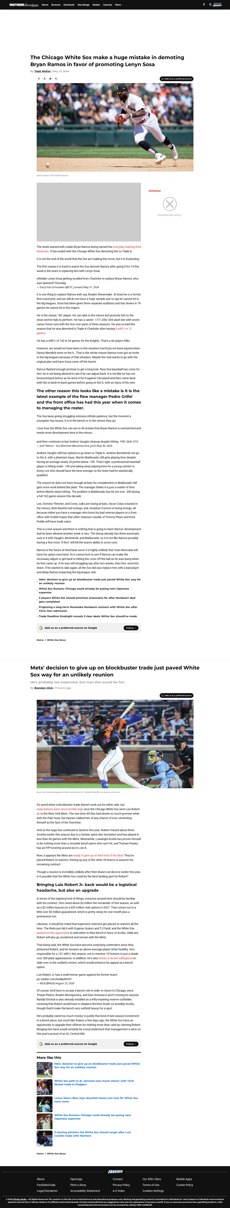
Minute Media (20, 1199)
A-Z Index (119, 1190)
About (40, 1179)
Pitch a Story (78, 1185)
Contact (118, 1179)
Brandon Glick (43, 687)
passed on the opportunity (53, 932)
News (45, 4)
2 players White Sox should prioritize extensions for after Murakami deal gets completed (87, 599)
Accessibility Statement (85, 1190)
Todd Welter (42, 71)
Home (40, 640)
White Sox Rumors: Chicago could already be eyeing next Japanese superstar (84, 590)
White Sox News (56, 640)
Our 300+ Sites (152, 1179)
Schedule (69, 4)
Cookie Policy (184, 1185)
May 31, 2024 (91, 287)
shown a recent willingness (116, 958)
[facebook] (204, 4)
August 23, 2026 (64, 983)
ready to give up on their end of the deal (98, 855)
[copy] (56, 78)
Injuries (107, 4)
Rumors (55, 4)
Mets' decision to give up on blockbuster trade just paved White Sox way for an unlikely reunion (90, 581)
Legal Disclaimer (47, 1190)
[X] (210, 4)
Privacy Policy (121, 1185)
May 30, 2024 (104, 445)
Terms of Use (151, 1185)
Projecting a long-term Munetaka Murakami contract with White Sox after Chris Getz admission (88, 609)
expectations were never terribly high (60, 809)
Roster (96, 4)
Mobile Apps (184, 1179)
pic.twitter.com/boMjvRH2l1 (54, 979)
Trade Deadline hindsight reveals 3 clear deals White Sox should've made (88, 616)
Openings (76, 1179)
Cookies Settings (153, 1190)
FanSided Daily (46, 1185)
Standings (83, 4)
